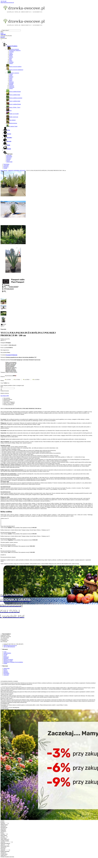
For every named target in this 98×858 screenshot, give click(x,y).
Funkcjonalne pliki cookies (7, 690)
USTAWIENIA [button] (4, 706)
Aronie (10, 75)
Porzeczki (11, 82)
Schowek (8, 159)
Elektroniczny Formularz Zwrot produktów (13, 662)
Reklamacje (6, 657)
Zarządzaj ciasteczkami (6, 678)
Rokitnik (11, 84)
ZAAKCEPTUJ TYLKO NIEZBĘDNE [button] (10, 707)
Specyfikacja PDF (5, 395)
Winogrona (11, 87)
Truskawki (11, 85)
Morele (10, 55)
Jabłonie (11, 54)
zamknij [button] (2, 820)
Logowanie (8, 155)
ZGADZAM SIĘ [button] (4, 708)
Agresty (11, 74)
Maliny (10, 80)
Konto (2, 33)
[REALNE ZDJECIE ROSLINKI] (13, 272)
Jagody (10, 78)
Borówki (11, 76)
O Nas (4, 651)
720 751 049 (3, 1)
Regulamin (5, 658)
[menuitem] (48, 84)
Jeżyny (10, 79)
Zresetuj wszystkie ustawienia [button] (7, 856)
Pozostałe (11, 62)
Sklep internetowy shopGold (7, 680)
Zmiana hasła (9, 161)
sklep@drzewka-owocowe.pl (7, 2)
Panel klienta (9, 156)
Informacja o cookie (7, 660)
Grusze (10, 53)
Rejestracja (8, 157)
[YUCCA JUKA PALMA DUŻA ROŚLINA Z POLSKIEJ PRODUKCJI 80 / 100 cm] (13, 196)
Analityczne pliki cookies (6, 694)
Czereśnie (11, 51)
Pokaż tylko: (3, 526)
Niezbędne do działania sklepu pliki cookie (11, 686)
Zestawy (11, 63)
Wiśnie (10, 60)
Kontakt (5, 168)
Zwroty (5, 655)
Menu (2, 31)
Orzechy (11, 57)
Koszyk (8, 160)
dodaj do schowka (5, 393)
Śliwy (10, 59)
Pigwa (10, 58)
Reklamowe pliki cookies (6, 698)
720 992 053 (12, 646)
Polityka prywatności (8, 659)
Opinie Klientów (7, 653)
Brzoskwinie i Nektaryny (15, 50)
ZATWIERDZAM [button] (5, 703)
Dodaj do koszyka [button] (5, 390)
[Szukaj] (1, 30)
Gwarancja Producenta (11, 354)
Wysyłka (5, 654)
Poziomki (11, 83)
